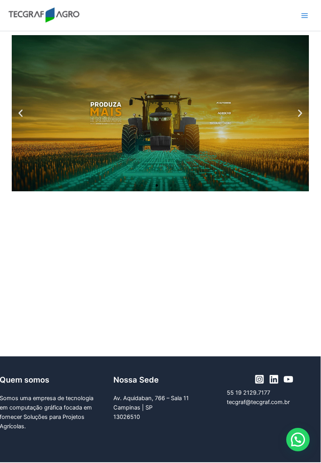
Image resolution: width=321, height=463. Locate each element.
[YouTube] (288, 379)
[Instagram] (259, 379)
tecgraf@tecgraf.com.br (258, 402)
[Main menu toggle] (304, 15)
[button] (20, 113)
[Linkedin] (274, 379)
